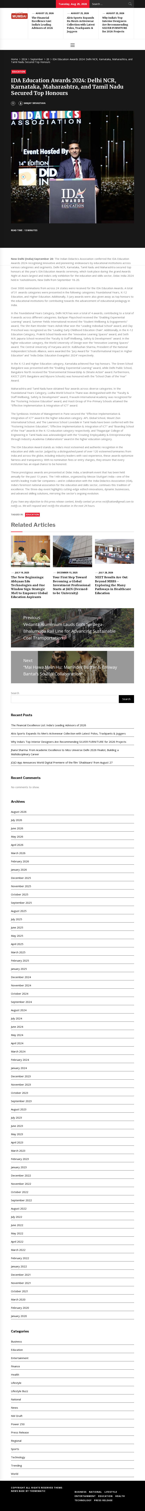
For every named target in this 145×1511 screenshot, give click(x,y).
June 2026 (17, 828)
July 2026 (16, 820)
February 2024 (20, 1059)
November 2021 (21, 1283)
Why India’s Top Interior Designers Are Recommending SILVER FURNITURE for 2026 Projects (115, 24)
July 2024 (16, 1018)
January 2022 (19, 1266)
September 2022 (21, 1200)
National (16, 1399)
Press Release (20, 1432)
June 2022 (17, 1225)
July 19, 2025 (22, 572)
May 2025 (17, 935)
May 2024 (17, 1035)
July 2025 (16, 919)
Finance (15, 1366)
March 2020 (18, 1299)
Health (15, 1374)
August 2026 (19, 811)
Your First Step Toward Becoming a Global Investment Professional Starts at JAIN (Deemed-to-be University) (71, 585)
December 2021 (21, 1274)
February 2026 (20, 861)
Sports (15, 1449)
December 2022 (21, 1175)
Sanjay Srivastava (34, 103)
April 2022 (17, 1241)
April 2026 (17, 845)
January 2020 (19, 1316)
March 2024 (18, 1051)
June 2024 (17, 1026)
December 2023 (21, 1076)
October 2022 (19, 1192)
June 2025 (17, 927)
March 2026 (18, 853)
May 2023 (17, 1134)
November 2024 (21, 985)
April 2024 (17, 1043)
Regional (16, 1440)
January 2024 (19, 1068)
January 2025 (19, 969)
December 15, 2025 (67, 572)
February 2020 (20, 1307)
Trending (16, 1465)
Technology (18, 1457)
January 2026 (19, 869)
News (14, 1407)
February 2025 (20, 960)
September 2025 (21, 902)
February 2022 (20, 1258)
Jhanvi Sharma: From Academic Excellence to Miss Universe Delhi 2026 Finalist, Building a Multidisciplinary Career (65, 752)
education (32, 514)
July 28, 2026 (106, 572)
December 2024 (21, 977)
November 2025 (21, 886)
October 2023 (19, 1093)
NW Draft (16, 1416)
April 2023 (17, 1142)
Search (15, 693)
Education (18, 71)
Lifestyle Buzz (19, 1391)
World (14, 1473)
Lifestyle (16, 1383)
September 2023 (21, 1101)
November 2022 (21, 1183)
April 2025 (17, 944)
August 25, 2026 (45, 13)
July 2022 (16, 1217)
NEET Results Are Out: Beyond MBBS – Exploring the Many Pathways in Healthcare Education (113, 585)
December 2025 (21, 878)
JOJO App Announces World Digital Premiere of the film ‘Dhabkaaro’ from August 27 (62, 762)
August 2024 (19, 1010)
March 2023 (18, 1150)
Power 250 (18, 1424)
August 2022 (19, 1208)
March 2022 (18, 1250)
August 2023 (19, 1109)
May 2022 (17, 1233)
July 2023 (16, 1117)
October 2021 (19, 1291)
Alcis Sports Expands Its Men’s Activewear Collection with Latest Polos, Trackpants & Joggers (81, 24)
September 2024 (21, 1002)
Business (16, 1341)
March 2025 (18, 952)
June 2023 (17, 1126)
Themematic (38, 1491)
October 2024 (19, 993)
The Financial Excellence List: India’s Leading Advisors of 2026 (42, 23)
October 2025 (19, 894)
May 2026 (17, 836)
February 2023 (20, 1159)
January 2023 (19, 1167)
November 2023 (21, 1084)
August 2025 (19, 911)
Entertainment (19, 1358)
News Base (18, 1491)
